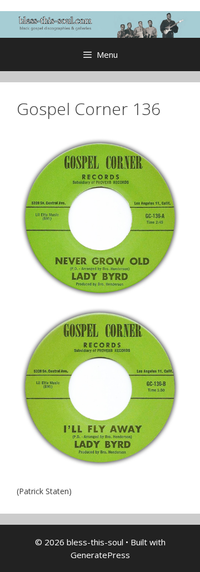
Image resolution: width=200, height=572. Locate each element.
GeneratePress (100, 554)
